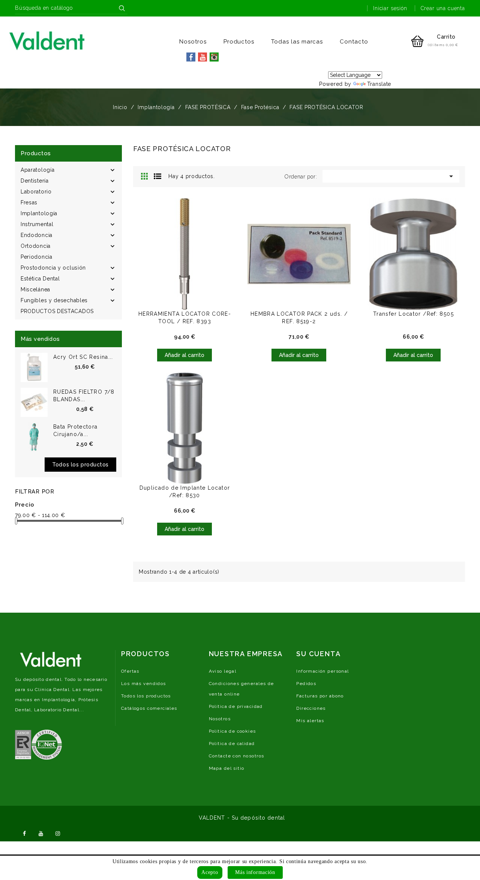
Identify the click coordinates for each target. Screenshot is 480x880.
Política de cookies (232, 731)
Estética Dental (40, 279)
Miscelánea (35, 289)
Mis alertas (310, 720)
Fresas (29, 202)
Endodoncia (36, 235)
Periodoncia (36, 257)
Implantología (39, 213)
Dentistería (35, 181)
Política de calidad (232, 743)
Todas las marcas (297, 41)
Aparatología (37, 170)
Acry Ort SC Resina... (83, 357)
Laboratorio (36, 192)
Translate (379, 84)
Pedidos (306, 683)
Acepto (209, 872)
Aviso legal (223, 671)
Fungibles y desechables (54, 300)
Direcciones (311, 708)
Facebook (24, 832)
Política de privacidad (236, 706)
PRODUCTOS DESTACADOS (57, 311)
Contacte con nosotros (236, 756)
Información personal (322, 671)
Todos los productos (80, 465)
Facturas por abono (320, 696)
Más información (255, 872)
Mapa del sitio (226, 768)
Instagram (57, 832)
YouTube (41, 832)
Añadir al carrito (184, 355)
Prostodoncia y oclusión (53, 268)
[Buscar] (122, 8)
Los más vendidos (143, 683)
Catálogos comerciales (149, 708)
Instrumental (37, 224)
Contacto (354, 41)
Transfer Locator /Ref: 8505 (413, 314)
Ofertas (130, 671)
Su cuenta (318, 654)
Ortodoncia (36, 246)
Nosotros (193, 41)
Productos (239, 41)
